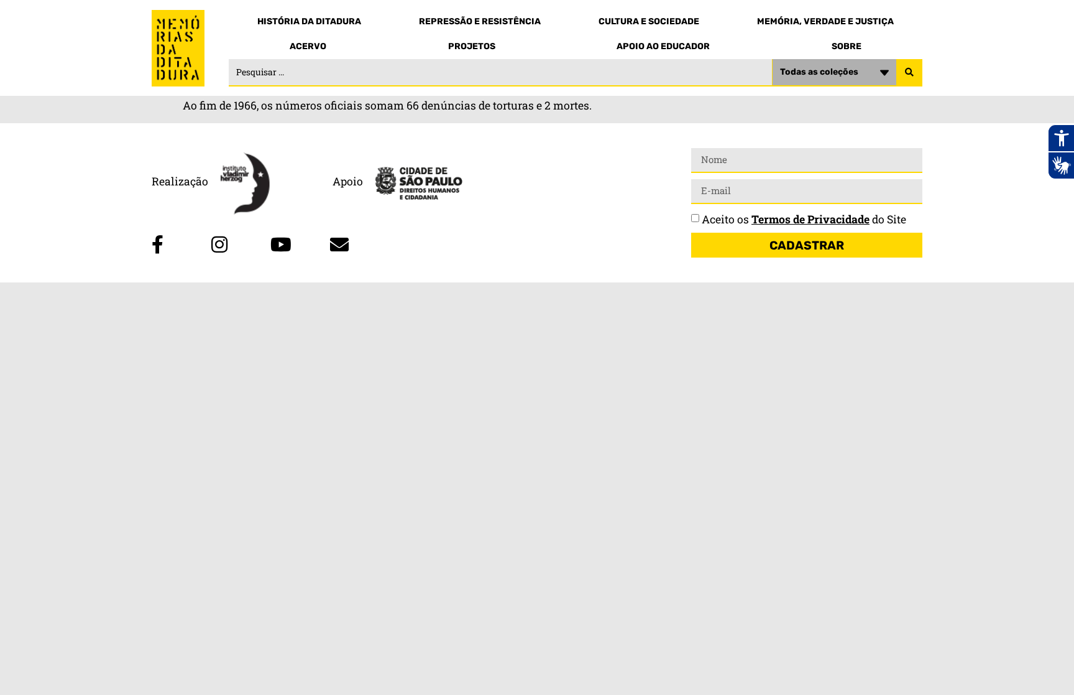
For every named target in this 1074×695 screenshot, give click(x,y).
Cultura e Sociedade (649, 21)
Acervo (308, 46)
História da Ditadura (309, 21)
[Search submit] (909, 72)
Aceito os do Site (804, 219)
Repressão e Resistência (480, 21)
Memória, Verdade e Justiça (825, 21)
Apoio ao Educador (663, 46)
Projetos (471, 46)
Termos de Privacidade (810, 219)
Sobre (846, 46)
